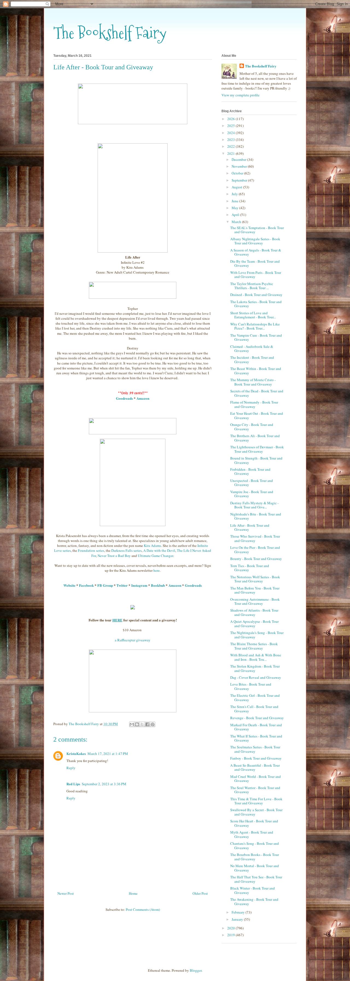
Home (133, 893)
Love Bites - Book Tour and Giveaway (250, 686)
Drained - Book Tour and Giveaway (256, 294)
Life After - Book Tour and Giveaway (249, 527)
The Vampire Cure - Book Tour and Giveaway (256, 337)
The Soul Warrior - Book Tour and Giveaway (255, 790)
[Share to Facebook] (147, 724)
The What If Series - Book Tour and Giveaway (256, 738)
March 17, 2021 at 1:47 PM (108, 753)
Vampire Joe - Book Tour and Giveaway (251, 494)
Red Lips (73, 783)
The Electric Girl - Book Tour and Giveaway (255, 697)
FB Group (105, 585)
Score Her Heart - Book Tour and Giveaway (254, 823)
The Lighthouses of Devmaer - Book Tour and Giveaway (257, 449)
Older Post (200, 893)
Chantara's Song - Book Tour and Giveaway (254, 845)
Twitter (122, 585)
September (240, 180)
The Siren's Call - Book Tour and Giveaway (254, 708)
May (235, 207)
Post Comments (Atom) (143, 909)
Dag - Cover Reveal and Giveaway (255, 677)
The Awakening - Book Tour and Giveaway (254, 901)
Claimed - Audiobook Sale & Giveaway (251, 348)
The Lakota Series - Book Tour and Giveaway (256, 304)
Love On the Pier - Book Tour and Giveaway (255, 549)
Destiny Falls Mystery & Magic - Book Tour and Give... (254, 505)
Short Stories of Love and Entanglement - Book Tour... (253, 315)
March (237, 221)
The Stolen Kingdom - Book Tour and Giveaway (255, 668)
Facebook (86, 585)
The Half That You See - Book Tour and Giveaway (256, 879)
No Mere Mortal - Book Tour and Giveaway (254, 868)
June (235, 200)
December (239, 159)
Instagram (139, 585)
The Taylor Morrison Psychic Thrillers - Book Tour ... (251, 286)
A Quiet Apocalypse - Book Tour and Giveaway (254, 623)
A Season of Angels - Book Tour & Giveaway (255, 252)
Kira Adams (152, 545)
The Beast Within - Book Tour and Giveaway (255, 370)
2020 (231, 928)
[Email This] (132, 724)
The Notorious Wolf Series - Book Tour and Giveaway (255, 579)
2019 (231, 934)
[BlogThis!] (137, 724)
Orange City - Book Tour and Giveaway (251, 426)
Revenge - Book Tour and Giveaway (257, 717)
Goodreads (124, 398)
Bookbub (158, 585)
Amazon (142, 398)
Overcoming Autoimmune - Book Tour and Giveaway (255, 601)
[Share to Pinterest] (152, 724)
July (235, 193)
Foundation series (91, 550)
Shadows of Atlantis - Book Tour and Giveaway (254, 612)
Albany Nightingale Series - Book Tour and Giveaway (255, 241)
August (237, 187)
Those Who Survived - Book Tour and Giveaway (255, 538)
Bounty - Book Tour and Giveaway (256, 558)
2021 (231, 153)
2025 (231, 125)
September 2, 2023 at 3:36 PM (104, 783)
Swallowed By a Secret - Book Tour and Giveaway (256, 812)
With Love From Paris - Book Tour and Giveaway (255, 274)
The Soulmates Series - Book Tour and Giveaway (255, 749)
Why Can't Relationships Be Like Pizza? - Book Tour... (255, 326)
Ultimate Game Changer (155, 555)
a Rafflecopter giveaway (132, 640)
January (238, 919)
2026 (231, 118)
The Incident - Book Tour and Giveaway (252, 359)
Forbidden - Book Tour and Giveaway (250, 471)
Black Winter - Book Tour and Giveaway (252, 890)
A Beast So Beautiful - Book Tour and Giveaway (255, 767)
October (238, 173)
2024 (231, 132)
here (156, 570)
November (240, 166)
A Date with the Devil (159, 550)
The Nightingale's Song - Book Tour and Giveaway (257, 634)
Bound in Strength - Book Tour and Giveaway (256, 460)
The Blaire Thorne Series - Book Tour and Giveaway (254, 646)
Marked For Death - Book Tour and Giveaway (256, 727)
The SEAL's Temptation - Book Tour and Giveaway (257, 230)
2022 (231, 146)
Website (69, 585)
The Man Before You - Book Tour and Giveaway (254, 590)
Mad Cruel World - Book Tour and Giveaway (255, 778)
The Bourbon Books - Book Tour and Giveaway (254, 856)
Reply (70, 767)
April (236, 214)
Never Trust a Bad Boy (114, 555)
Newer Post (65, 893)
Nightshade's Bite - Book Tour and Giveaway (255, 516)
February (239, 912)
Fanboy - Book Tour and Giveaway (256, 758)
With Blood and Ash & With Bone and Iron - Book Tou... (255, 657)
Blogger (196, 970)
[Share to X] (142, 724)
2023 (231, 139)
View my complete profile (240, 95)
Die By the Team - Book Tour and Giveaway (255, 263)
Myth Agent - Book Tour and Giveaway (251, 834)
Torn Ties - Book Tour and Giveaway (249, 568)
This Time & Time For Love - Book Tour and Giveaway (256, 801)
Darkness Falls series (126, 550)
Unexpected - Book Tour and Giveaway (251, 482)
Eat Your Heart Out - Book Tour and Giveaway (256, 415)
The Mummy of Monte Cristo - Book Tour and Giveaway (253, 382)
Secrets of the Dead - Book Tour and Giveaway (256, 393)
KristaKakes (76, 753)
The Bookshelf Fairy (110, 33)
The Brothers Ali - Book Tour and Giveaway (255, 438)
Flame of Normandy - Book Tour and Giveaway (254, 404)
